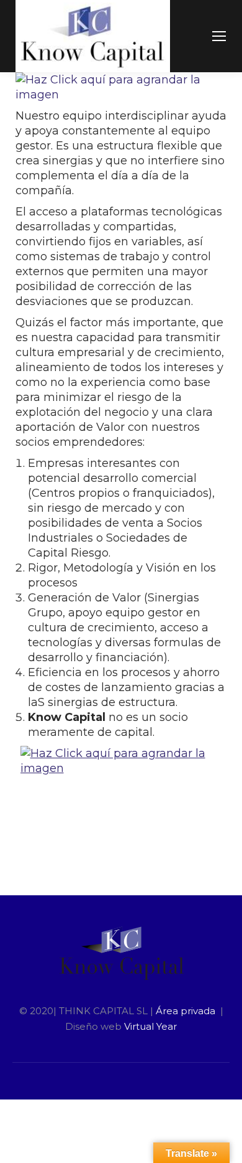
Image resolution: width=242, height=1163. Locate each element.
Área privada (187, 1011)
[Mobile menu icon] (219, 36)
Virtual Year (150, 1026)
